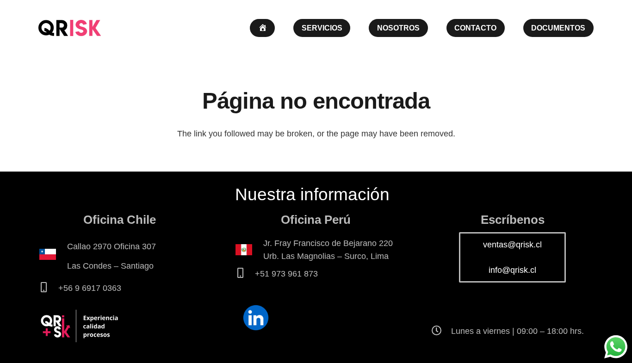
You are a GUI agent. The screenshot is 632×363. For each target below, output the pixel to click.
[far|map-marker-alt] (52, 256)
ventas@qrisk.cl (512, 244)
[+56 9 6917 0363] (48, 288)
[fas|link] (256, 318)
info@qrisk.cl (512, 270)
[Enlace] (69, 28)
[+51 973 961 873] (245, 273)
